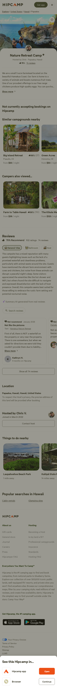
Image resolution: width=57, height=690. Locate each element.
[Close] (28, 345)
